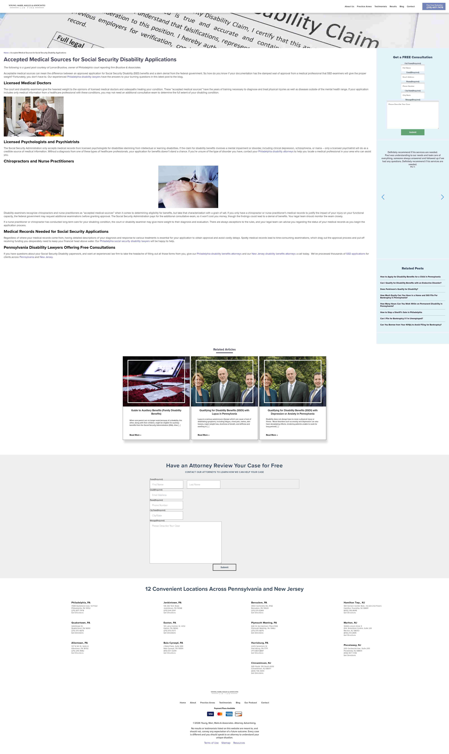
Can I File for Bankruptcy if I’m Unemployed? (401, 318)
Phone (412, 82)
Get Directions (77, 612)
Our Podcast (250, 702)
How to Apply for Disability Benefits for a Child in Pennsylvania (410, 276)
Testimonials (381, 6)
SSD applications (355, 253)
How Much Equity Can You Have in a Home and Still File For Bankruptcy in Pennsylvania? (408, 296)
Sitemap (225, 743)
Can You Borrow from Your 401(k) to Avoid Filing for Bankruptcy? (411, 324)
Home (6, 52)
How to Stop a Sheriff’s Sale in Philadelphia (401, 312)
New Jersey (46, 257)
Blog (402, 6)
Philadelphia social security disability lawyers (125, 241)
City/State (413, 91)
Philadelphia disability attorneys (275, 151)
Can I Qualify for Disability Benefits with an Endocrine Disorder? (410, 282)
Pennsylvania (27, 257)
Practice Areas (364, 6)
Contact (411, 6)
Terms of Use (211, 743)
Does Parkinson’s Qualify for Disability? (399, 289)
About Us (349, 6)
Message (412, 100)
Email (412, 72)
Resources (239, 743)
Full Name (413, 63)
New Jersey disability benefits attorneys (274, 253)
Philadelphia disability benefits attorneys (219, 253)
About (193, 702)
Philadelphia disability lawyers (84, 76)
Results (393, 6)
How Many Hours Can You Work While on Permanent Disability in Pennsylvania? (411, 305)
